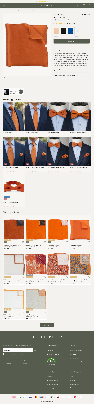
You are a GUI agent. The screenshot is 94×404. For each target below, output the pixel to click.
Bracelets (73, 388)
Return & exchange (52, 380)
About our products (76, 362)
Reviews (56, 81)
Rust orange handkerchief (35, 10)
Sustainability (74, 354)
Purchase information (53, 354)
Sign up (36, 350)
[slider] (47, 1)
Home (4, 10)
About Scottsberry (76, 350)
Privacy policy (21, 354)
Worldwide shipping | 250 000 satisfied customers (47, 1)
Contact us (50, 350)
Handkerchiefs (11, 10)
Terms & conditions (52, 384)
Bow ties (72, 380)
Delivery (49, 376)
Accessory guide (52, 388)
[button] (53, 361)
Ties (71, 376)
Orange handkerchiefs (21, 10)
